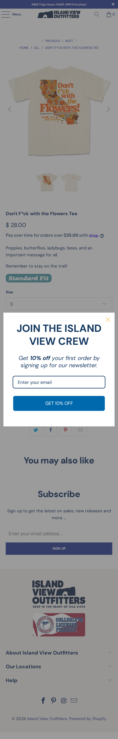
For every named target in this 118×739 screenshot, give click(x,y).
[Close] (108, 319)
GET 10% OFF (59, 403)
